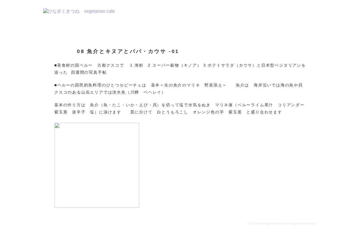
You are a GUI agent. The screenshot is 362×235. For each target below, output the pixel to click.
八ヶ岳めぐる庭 (215, 15)
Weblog (276, 15)
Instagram (305, 15)
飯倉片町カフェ (179, 15)
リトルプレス (249, 15)
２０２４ (149, 15)
